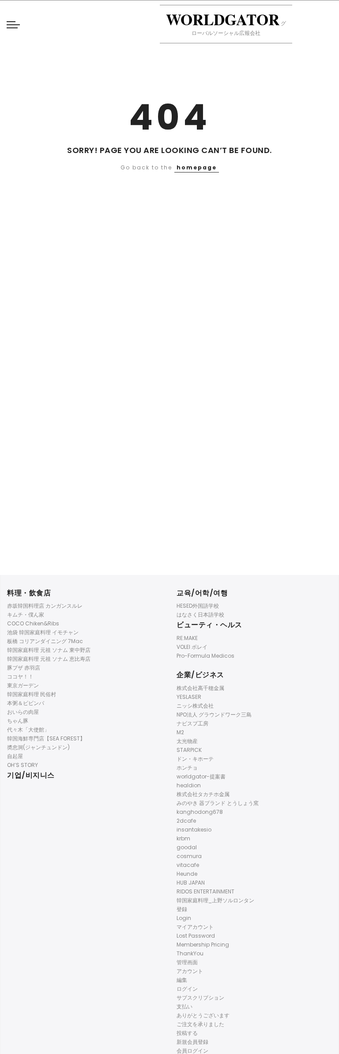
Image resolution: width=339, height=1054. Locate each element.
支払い (184, 1006)
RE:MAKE (187, 638)
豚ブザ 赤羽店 (23, 667)
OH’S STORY (22, 765)
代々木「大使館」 (28, 729)
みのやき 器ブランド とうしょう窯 (218, 803)
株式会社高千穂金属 (200, 688)
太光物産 (187, 741)
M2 (180, 732)
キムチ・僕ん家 (25, 614)
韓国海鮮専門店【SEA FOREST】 (46, 738)
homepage (197, 167)
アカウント (190, 971)
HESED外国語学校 (198, 605)
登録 (182, 909)
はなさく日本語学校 (200, 614)
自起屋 (15, 756)
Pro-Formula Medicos (205, 655)
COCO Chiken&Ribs (33, 623)
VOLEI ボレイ (192, 647)
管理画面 (187, 962)
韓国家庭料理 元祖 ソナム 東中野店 (48, 650)
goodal (187, 847)
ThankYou (190, 953)
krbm (183, 838)
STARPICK (189, 750)
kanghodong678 (200, 812)
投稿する (187, 1033)
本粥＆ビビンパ (25, 703)
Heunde (187, 874)
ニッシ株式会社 (195, 705)
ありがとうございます (203, 1015)
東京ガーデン (23, 685)
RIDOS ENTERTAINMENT (205, 891)
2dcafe (186, 820)
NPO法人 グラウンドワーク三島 (214, 714)
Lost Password (196, 935)
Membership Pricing (203, 944)
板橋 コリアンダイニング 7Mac (45, 641)
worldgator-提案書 (201, 776)
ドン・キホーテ (195, 759)
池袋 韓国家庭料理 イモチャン (43, 632)
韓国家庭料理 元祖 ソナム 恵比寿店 (48, 659)
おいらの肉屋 (23, 712)
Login (184, 918)
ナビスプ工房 (192, 723)
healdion (189, 785)
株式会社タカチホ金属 (203, 794)
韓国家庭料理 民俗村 (31, 694)
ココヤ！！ (20, 676)
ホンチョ (187, 767)
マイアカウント (195, 927)
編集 (182, 980)
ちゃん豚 (17, 720)
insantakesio (194, 829)
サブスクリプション (200, 997)
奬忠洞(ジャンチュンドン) (38, 747)
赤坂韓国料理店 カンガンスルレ (45, 605)
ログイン (187, 989)
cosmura (189, 856)
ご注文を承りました (200, 1024)
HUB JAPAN (191, 882)
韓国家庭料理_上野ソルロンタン (215, 900)
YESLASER (189, 697)
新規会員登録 (192, 1042)
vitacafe (188, 865)
